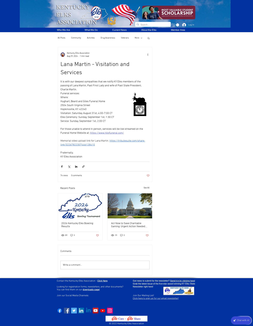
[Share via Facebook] (61, 166)
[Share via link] (83, 166)
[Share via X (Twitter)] (69, 166)
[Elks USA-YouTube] (95, 310)
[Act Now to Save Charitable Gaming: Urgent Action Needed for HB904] (130, 205)
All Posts (61, 38)
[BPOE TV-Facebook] (67, 310)
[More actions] (147, 54)
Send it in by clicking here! (182, 280)
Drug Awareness (108, 38)
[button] (176, 24)
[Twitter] (74, 310)
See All (147, 188)
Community (76, 38)
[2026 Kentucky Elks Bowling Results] (80, 205)
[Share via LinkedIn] (76, 166)
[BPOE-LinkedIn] (81, 310)
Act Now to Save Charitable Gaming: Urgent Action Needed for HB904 (128, 225)
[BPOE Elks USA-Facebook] (60, 310)
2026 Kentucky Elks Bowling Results (77, 225)
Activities (91, 38)
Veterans (125, 38)
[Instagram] (110, 310)
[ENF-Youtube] (103, 310)
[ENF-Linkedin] (88, 310)
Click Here (102, 280)
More (137, 38)
